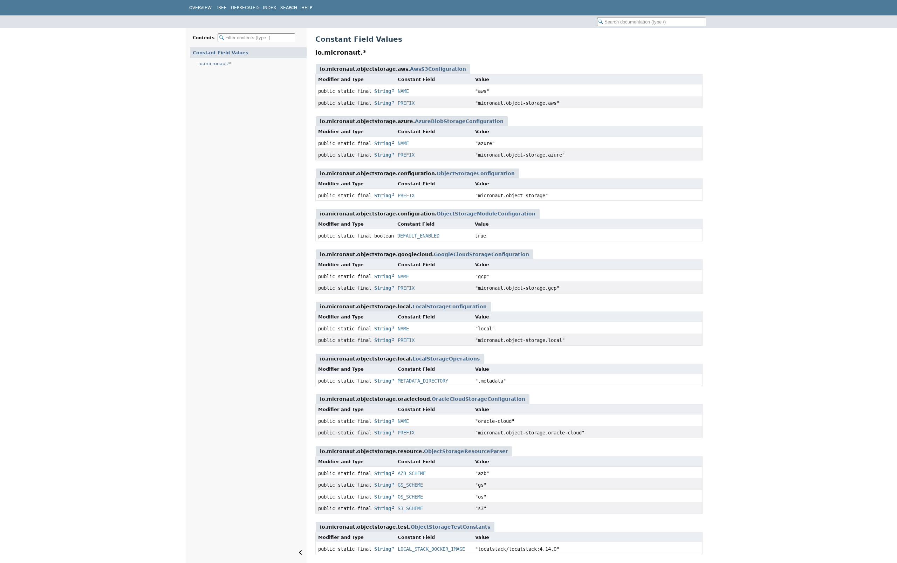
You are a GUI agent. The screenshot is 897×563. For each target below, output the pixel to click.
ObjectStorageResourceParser (466, 451)
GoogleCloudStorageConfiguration (481, 254)
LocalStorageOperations (446, 359)
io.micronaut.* (214, 63)
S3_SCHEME (410, 508)
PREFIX (406, 103)
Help (306, 7)
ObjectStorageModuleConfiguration (486, 214)
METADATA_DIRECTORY (423, 381)
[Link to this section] (371, 52)
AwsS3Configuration (438, 69)
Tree (221, 7)
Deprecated (245, 7)
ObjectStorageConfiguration (476, 173)
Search (288, 7)
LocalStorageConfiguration (449, 306)
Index (269, 7)
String (382, 91)
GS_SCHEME (410, 485)
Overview (200, 7)
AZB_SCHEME (412, 473)
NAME (403, 91)
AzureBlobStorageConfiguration (459, 121)
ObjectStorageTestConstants (450, 527)
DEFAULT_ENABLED (418, 236)
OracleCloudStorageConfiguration (478, 399)
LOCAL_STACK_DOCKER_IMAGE (431, 549)
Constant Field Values (220, 52)
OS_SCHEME (410, 497)
